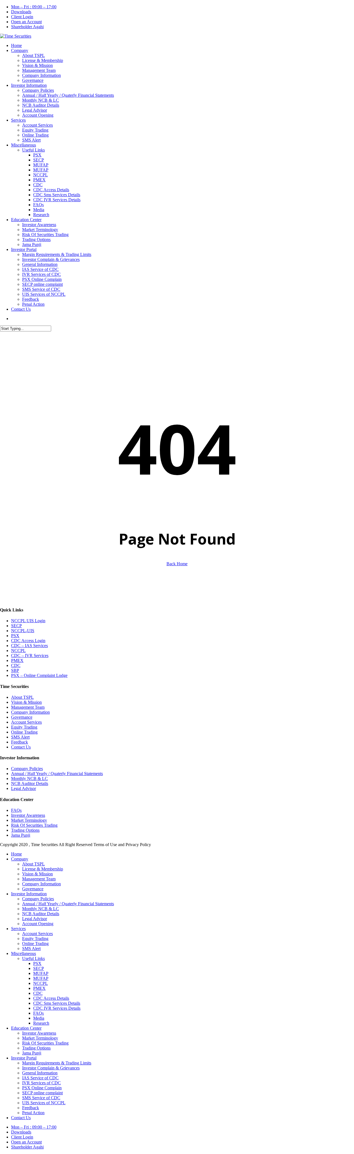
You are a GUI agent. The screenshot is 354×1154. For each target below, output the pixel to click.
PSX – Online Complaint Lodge (39, 675)
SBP (15, 670)
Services (18, 928)
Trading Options (25, 830)
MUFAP (40, 973)
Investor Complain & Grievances (51, 1068)
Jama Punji (20, 835)
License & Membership (42, 869)
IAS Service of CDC (40, 1078)
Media (38, 1018)
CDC (15, 665)
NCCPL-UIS (22, 630)
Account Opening (37, 923)
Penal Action (33, 1112)
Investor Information (29, 893)
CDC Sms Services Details (56, 1003)
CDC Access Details (51, 998)
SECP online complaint (42, 1092)
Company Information (30, 712)
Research (41, 1023)
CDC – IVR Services (29, 655)
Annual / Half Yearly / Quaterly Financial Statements (57, 773)
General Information (40, 1073)
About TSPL (22, 697)
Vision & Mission (26, 702)
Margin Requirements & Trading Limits (56, 1063)
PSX (15, 635)
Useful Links (33, 958)
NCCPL (18, 650)
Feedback (19, 742)
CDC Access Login (28, 640)
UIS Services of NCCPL (44, 1102)
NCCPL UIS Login (28, 620)
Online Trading (24, 732)
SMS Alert (20, 737)
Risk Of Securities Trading (34, 825)
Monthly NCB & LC (29, 778)
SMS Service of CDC (41, 1097)
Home (16, 854)
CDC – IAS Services (29, 645)
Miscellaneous (23, 953)
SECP (16, 625)
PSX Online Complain (42, 1087)
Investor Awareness (28, 815)
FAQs (16, 810)
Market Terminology (29, 820)
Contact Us (21, 747)
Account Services (26, 722)
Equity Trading (24, 727)
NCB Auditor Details (29, 783)
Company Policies (27, 768)
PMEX (17, 660)
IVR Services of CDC (41, 1082)
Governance (21, 717)
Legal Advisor (23, 788)
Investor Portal (24, 1058)
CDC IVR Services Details (56, 1008)
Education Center (26, 1028)
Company (19, 859)
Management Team (28, 707)
